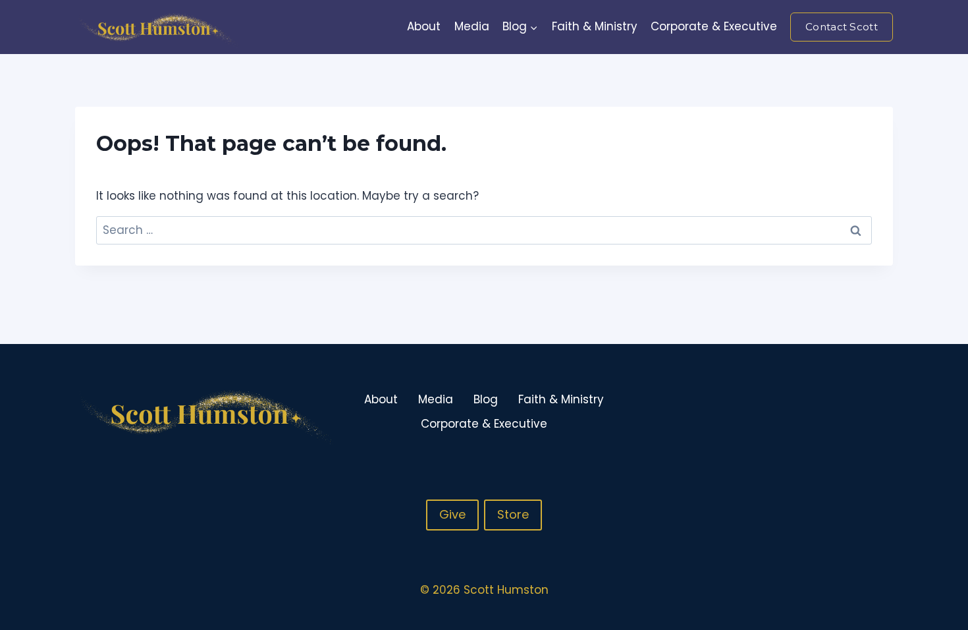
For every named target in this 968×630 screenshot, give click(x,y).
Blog (485, 399)
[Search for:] (484, 230)
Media (471, 26)
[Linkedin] (882, 412)
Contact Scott (841, 26)
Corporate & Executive (714, 26)
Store (513, 514)
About (424, 26)
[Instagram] (856, 412)
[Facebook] (830, 412)
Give (452, 514)
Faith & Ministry (594, 26)
